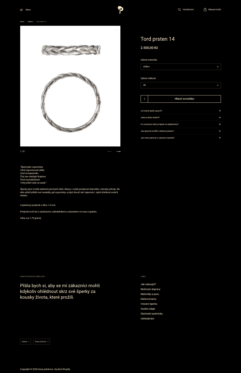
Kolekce (30, 22)
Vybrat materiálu (149, 59)
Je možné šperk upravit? (151, 110)
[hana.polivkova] (120, 10)
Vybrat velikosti (148, 78)
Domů (22, 22)
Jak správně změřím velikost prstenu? (157, 131)
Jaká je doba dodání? (150, 117)
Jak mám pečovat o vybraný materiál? (157, 138)
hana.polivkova (45, 369)
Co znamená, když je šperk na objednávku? (160, 124)
